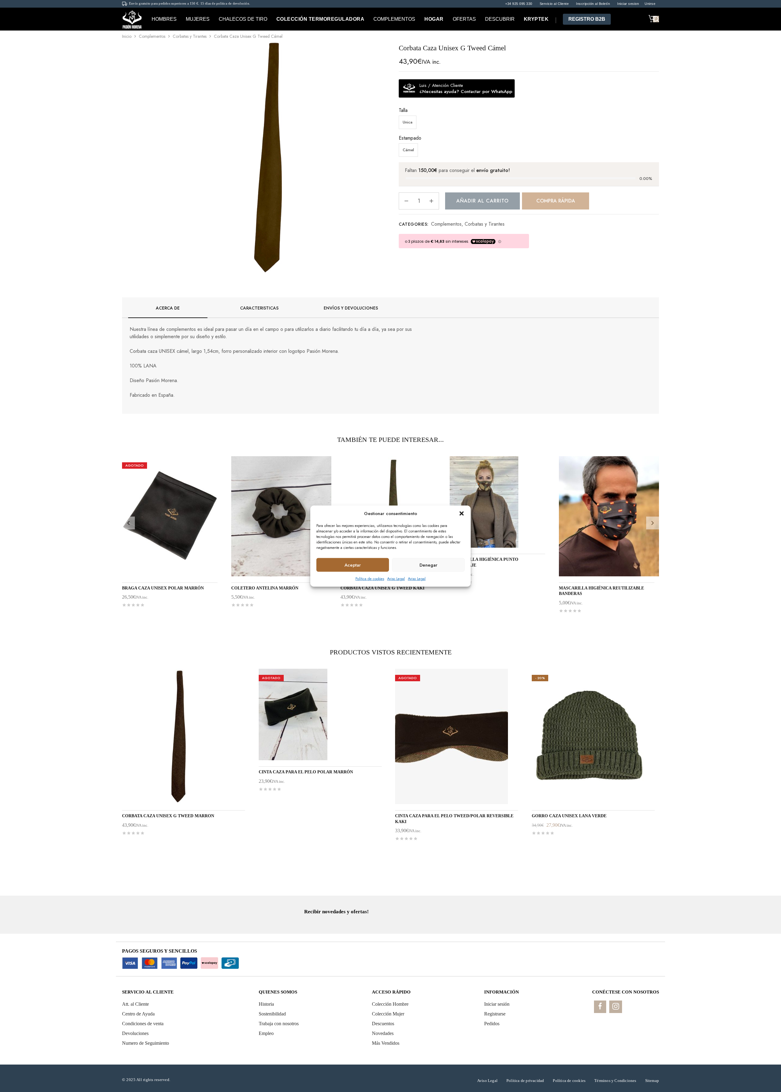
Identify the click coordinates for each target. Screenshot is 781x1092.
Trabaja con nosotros (279, 1023)
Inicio (126, 36)
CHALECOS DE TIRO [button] (243, 19)
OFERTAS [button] (464, 19)
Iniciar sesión (496, 1004)
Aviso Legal (396, 579)
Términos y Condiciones (615, 1080)
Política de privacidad (525, 1080)
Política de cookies (369, 579)
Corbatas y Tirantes (190, 36)
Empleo (266, 1033)
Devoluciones (135, 1033)
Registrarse (495, 1013)
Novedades (383, 1033)
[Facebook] (600, 1007)
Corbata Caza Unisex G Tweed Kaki (382, 588)
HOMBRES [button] (164, 19)
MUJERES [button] (198, 19)
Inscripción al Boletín (593, 3)
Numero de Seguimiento (145, 1043)
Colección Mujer (388, 1013)
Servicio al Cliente (554, 3)
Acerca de (168, 308)
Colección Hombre (390, 1004)
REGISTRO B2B (586, 19)
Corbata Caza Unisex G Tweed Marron (168, 816)
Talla (403, 110)
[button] (462, 513)
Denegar (428, 564)
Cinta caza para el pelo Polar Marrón (306, 772)
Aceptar (352, 564)
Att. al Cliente (135, 1004)
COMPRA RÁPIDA (555, 200)
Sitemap (652, 1080)
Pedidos (491, 1023)
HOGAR (434, 19)
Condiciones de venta (143, 1023)
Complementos (152, 36)
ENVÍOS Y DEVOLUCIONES (351, 308)
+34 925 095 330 (518, 3)
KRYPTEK (536, 19)
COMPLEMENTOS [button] (394, 19)
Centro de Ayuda (138, 1013)
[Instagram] (615, 1007)
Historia (266, 1004)
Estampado (410, 137)
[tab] (168, 311)
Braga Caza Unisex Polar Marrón (163, 588)
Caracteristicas (259, 308)
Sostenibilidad (272, 1013)
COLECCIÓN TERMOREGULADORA (320, 19)
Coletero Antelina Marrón (264, 588)
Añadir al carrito (482, 200)
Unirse (650, 3)
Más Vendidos (385, 1043)
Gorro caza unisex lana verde (569, 816)
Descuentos (383, 1023)
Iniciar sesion (628, 3)
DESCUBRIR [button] (500, 19)
